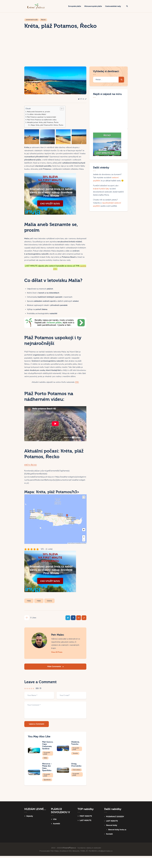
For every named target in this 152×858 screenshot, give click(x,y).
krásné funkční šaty (101, 188)
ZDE (77, 382)
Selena (49, 601)
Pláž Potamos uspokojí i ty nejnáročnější (41, 117)
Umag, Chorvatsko (76, 765)
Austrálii (56, 824)
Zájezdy (29, 816)
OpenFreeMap (75, 543)
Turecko (75, 753)
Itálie (45, 758)
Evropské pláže (32, 20)
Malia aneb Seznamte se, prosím (38, 112)
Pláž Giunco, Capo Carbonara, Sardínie (47, 745)
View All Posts (56, 652)
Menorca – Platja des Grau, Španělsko (47, 767)
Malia (29, 601)
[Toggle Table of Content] (60, 108)
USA (54, 819)
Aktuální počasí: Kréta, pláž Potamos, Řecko (43, 122)
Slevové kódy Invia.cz (117, 830)
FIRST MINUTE (86, 816)
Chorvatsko (76, 770)
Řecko (43, 20)
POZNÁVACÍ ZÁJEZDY (115, 817)
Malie (39, 601)
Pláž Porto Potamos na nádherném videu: (42, 120)
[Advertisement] (76, 50)
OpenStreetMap (83, 543)
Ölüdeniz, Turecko (75, 743)
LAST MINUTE (85, 820)
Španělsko (47, 780)
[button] (85, 99)
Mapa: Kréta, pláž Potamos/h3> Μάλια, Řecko (47, 125)
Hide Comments (54, 666)
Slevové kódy (111, 825)
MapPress (70, 543)
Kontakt (109, 834)
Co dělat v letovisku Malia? (36, 114)
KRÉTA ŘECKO (30, 465)
